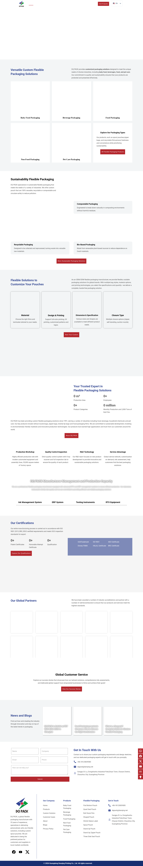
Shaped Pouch (88, 817)
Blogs (81, 4)
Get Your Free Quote (80, 46)
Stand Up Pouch (89, 829)
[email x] (140, 761)
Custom (62, 4)
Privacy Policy (48, 829)
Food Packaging (69, 819)
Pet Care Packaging (67, 830)
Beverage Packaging (67, 813)
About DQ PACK (71, 435)
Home (31, 4)
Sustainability (52, 4)
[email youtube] (140, 766)
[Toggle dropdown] (44, 4)
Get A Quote (103, 4)
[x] (20, 852)
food (118, 72)
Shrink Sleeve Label (90, 821)
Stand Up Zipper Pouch (91, 833)
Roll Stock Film (88, 813)
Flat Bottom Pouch (90, 805)
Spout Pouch (88, 825)
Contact (88, 4)
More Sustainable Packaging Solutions (71, 261)
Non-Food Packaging (67, 824)
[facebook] (13, 852)
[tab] (30, 502)
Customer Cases (49, 817)
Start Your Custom (71, 334)
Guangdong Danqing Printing (60, 863)
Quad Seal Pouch (89, 809)
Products (38, 4)
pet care (127, 72)
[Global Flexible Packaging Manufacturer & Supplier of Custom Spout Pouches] (22, 805)
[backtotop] (140, 776)
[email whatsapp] (140, 750)
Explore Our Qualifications (21, 553)
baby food (103, 72)
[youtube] (27, 852)
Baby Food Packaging (67, 806)
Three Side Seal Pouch (91, 836)
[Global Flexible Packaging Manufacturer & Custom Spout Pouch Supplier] (21, 4)
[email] (140, 771)
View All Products (61, 46)
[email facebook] (140, 756)
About (72, 4)
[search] (94, 4)
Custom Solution (49, 813)
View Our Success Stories (71, 689)
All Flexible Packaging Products (113, 152)
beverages (111, 72)
